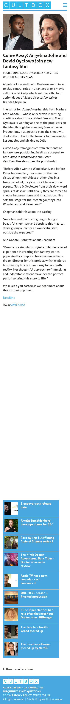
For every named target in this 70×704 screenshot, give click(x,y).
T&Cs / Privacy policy (17, 695)
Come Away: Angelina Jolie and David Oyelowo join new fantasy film (31, 508)
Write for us (41, 695)
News (29, 77)
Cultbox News (42, 72)
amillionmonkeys (52, 699)
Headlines (18, 77)
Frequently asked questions (22, 691)
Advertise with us (15, 687)
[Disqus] (35, 359)
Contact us (35, 687)
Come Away (17, 304)
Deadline (9, 297)
